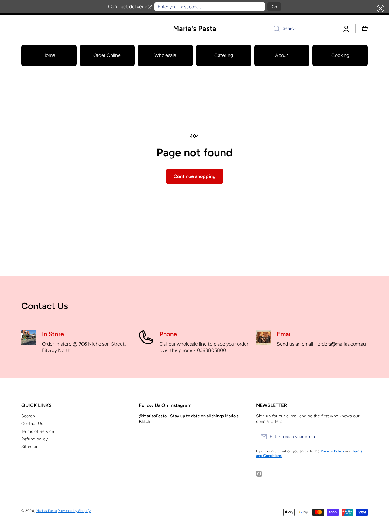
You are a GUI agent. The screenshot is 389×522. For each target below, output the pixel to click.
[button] (379, 8)
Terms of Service (37, 431)
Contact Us (32, 423)
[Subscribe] (360, 436)
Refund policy (34, 439)
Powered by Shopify (74, 511)
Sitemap (29, 446)
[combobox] (303, 28)
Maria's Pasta (46, 511)
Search (28, 416)
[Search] (274, 28)
